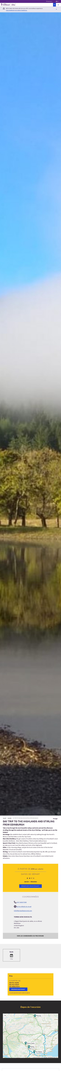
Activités (9, 818)
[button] (58, 4)
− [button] (5, 1018)
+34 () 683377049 (21, 902)
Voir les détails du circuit (23, 906)
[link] (54, 4)
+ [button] (5, 1016)
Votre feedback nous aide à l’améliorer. (16, 10)
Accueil (4, 818)
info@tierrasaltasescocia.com (23, 911)
